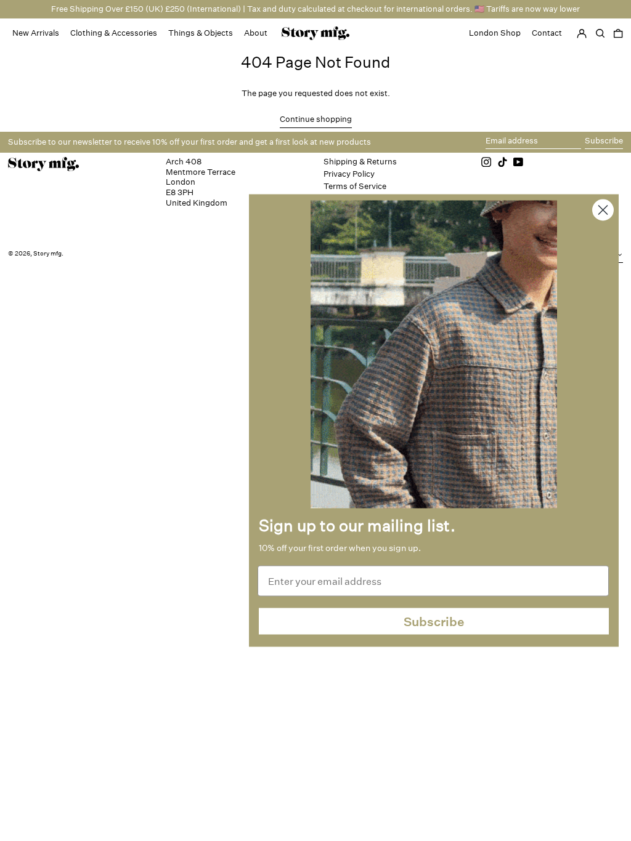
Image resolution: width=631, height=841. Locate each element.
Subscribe (434, 621)
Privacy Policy (349, 174)
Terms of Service (355, 186)
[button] (618, 33)
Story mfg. (48, 253)
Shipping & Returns (360, 161)
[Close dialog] (603, 210)
